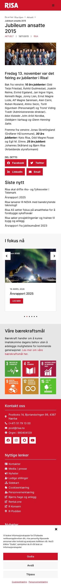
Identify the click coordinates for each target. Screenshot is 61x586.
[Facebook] (8, 440)
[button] (56, 529)
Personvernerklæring (38, 582)
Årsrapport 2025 (15, 197)
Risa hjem (18, 17)
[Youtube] (32, 440)
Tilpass (30, 574)
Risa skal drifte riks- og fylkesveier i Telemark (27, 191)
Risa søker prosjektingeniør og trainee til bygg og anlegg (30, 219)
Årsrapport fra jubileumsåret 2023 (26, 225)
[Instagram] (16, 440)
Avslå (30, 565)
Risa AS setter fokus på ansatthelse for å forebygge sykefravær (30, 211)
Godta (30, 556)
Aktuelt (30, 17)
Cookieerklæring (19, 582)
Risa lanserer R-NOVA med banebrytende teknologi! (30, 203)
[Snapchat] (24, 440)
